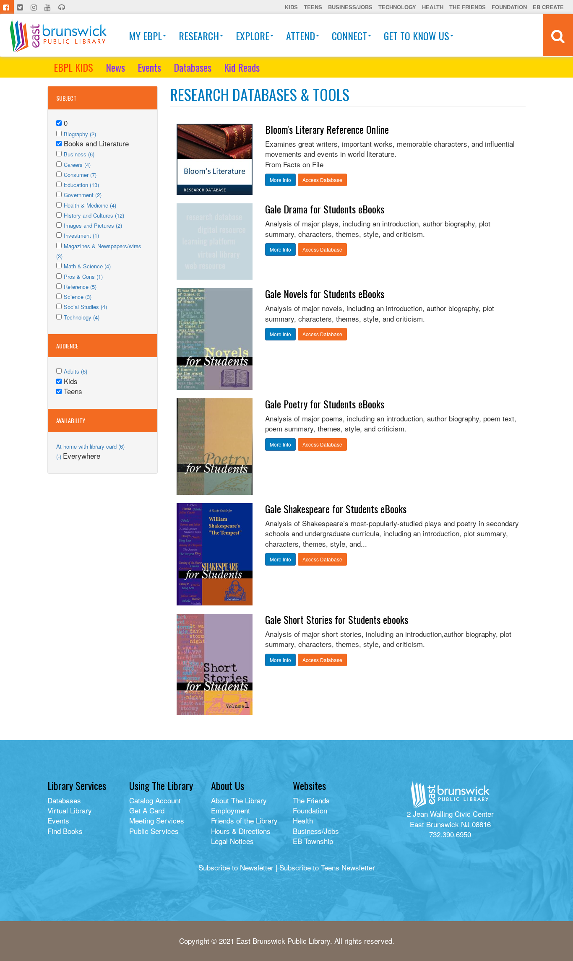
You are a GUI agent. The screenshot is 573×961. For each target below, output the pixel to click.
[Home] (58, 35)
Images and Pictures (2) (93, 225)
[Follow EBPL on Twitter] (21, 7)
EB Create (548, 7)
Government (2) (83, 195)
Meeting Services (156, 820)
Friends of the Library (244, 820)
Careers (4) (77, 165)
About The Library (239, 800)
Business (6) (79, 154)
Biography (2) (80, 134)
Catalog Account (155, 800)
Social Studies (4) (85, 307)
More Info (280, 179)
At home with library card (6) (90, 446)
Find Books (65, 831)
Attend (300, 35)
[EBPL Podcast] (62, 7)
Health (432, 7)
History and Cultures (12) (94, 215)
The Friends (467, 7)
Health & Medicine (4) (90, 205)
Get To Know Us (416, 35)
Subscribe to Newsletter (235, 867)
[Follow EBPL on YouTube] (48, 7)
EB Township (313, 841)
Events (149, 67)
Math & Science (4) (87, 266)
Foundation (509, 7)
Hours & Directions (241, 831)
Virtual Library (69, 810)
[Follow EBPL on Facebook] (7, 7)
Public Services (154, 831)
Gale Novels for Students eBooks (324, 293)
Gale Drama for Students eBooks (324, 208)
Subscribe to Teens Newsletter (327, 867)
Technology (397, 7)
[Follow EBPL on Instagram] (35, 7)
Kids (291, 7)
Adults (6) (75, 371)
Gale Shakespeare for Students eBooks (335, 508)
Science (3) (77, 297)
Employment (230, 810)
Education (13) (81, 185)
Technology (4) (81, 317)
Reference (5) (80, 287)
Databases (192, 67)
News (115, 67)
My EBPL (145, 35)
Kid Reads (242, 67)
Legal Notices (232, 841)
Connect (349, 35)
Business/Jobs (350, 7)
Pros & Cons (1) (83, 277)
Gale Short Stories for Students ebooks (336, 619)
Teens (313, 7)
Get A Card (146, 810)
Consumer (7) (80, 175)
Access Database (322, 179)
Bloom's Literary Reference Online (327, 129)
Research (199, 35)
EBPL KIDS (73, 67)
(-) (59, 456)
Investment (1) (81, 235)
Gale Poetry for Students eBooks (324, 403)
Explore (252, 35)
